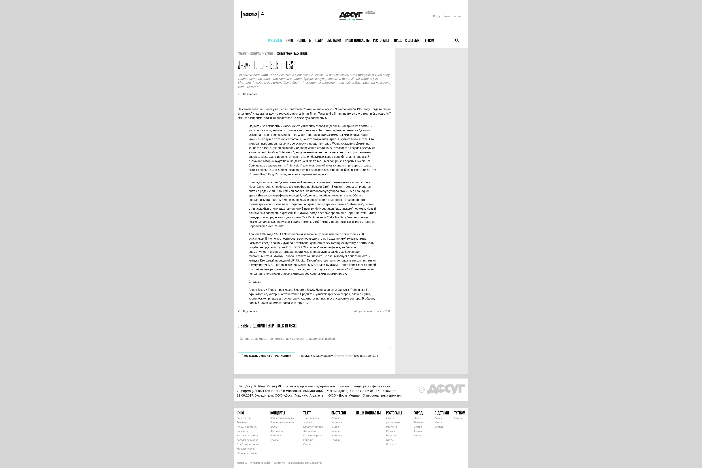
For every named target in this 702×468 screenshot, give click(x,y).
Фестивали (276, 431)
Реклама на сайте (260, 463)
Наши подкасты (357, 40)
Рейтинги (242, 422)
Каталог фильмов (247, 435)
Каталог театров (313, 426)
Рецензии (391, 435)
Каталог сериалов (247, 439)
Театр (319, 40)
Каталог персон (246, 448)
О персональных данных (382, 395)
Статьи (269, 53)
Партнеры (279, 463)
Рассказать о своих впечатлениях (266, 355)
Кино (289, 40)
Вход (436, 16)
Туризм (428, 40)
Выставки (334, 40)
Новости (391, 444)
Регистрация (452, 16)
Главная (242, 53)
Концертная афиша (282, 417)
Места (417, 417)
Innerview (275, 40)
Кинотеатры (244, 417)
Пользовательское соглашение (305, 463)
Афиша (439, 417)
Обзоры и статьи (247, 453)
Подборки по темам (249, 444)
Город (397, 40)
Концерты (304, 40)
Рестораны (381, 40)
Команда (242, 463)
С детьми (412, 40)
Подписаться (250, 14)
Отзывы (390, 431)
